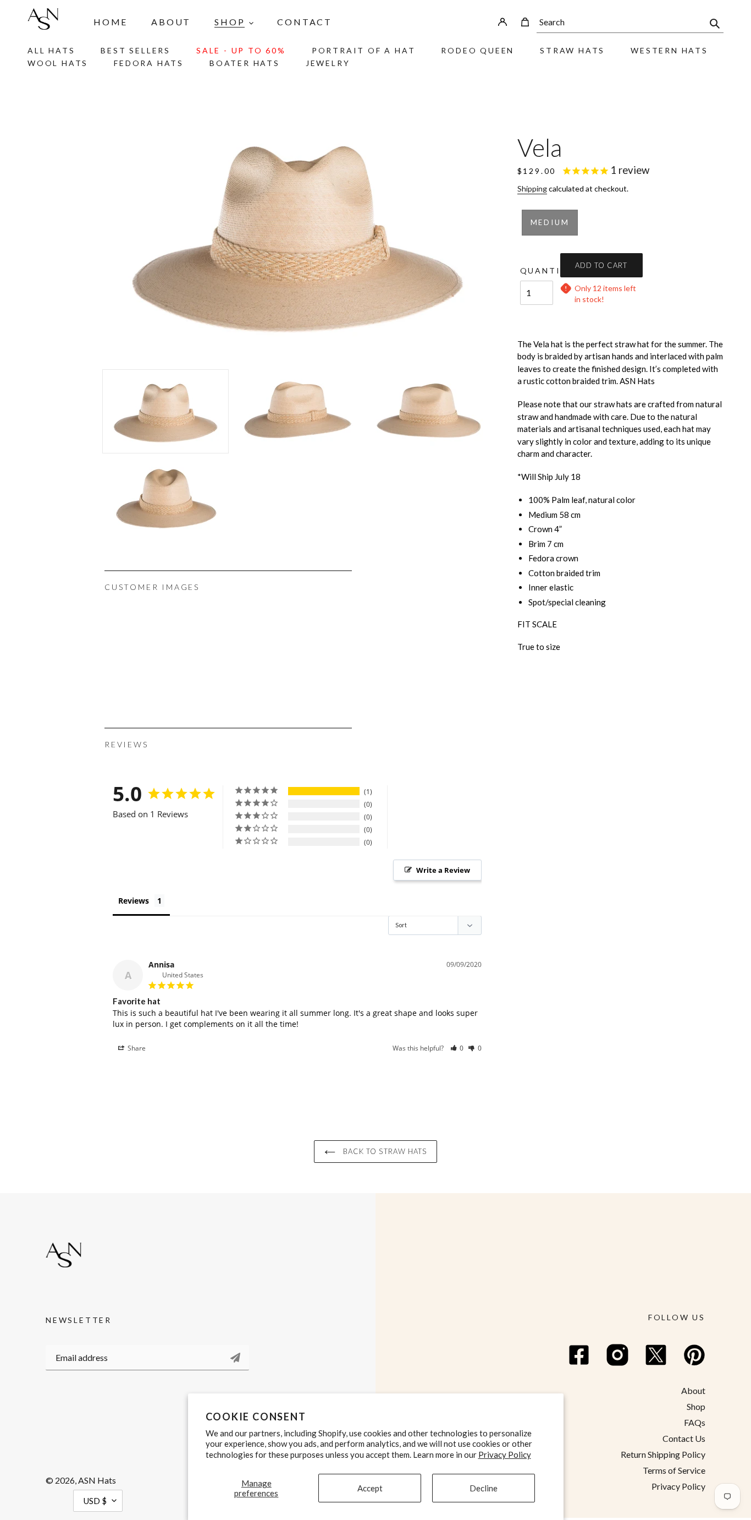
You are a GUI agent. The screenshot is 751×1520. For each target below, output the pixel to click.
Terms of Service (674, 1470)
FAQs (694, 1422)
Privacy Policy (504, 1454)
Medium (550, 222)
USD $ (95, 1501)
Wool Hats (57, 63)
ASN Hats (97, 1480)
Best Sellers (135, 50)
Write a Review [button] (443, 870)
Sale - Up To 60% (241, 50)
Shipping (532, 188)
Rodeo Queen (477, 50)
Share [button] (136, 1048)
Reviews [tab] (133, 900)
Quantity (536, 270)
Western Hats (669, 50)
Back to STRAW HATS (384, 1151)
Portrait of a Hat (364, 50)
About (693, 1390)
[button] (457, 1048)
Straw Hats (572, 50)
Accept (370, 1488)
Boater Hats (244, 63)
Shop (696, 1406)
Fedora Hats (149, 63)
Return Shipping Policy (663, 1454)
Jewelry (328, 63)
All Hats (51, 50)
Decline (484, 1488)
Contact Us (683, 1438)
